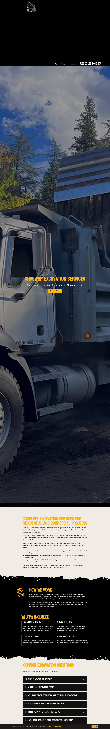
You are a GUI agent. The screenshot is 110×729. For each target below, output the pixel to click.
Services (63, 64)
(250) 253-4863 (90, 64)
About (57, 64)
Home (9, 505)
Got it (94, 726)
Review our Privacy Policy (53, 726)
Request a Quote (55, 290)
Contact (72, 64)
